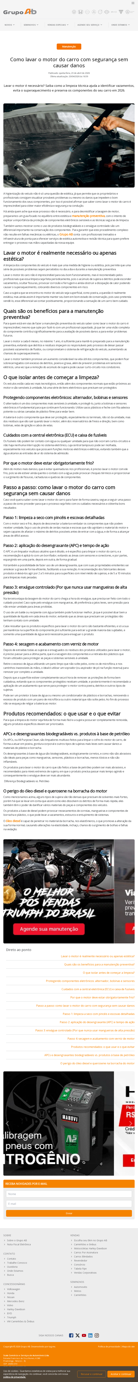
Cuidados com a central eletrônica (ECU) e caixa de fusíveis (98, 989)
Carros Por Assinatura (86, 1252)
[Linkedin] (90, 1335)
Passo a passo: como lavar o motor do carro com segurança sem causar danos (85, 1005)
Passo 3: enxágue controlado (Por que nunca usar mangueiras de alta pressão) (85, 1030)
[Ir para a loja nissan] (87, 12)
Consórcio (79, 1264)
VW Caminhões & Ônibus (20, 1321)
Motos (77, 1291)
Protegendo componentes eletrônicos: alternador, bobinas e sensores (90, 981)
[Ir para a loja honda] (80, 12)
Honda (10, 1293)
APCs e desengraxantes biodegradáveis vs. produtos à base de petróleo (89, 1055)
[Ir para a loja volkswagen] (74, 12)
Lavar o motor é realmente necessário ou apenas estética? (98, 956)
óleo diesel (13, 821)
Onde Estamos (15, 1270)
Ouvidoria (12, 1266)
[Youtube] (84, 1335)
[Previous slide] (7, 1123)
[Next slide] (130, 891)
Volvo (10, 1305)
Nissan (10, 1297)
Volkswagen (13, 1289)
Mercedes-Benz (15, 1301)
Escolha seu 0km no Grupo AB (90, 1240)
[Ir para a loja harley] (106, 12)
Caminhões (80, 1295)
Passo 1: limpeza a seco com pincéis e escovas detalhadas (99, 1014)
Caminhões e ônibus (85, 1244)
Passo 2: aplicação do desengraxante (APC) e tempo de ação (97, 1022)
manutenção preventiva (88, 216)
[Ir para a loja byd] (114, 12)
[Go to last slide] (7, 891)
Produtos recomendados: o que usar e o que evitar (103, 1047)
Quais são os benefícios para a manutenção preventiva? (99, 964)
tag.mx (52, 1346)
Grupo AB (66, 234)
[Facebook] (71, 1335)
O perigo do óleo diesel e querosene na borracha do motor (97, 1063)
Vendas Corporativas (85, 1272)
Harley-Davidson (16, 1309)
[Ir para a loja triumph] (121, 12)
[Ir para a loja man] (130, 12)
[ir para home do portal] (20, 12)
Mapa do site (128, 1346)
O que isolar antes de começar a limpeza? (109, 973)
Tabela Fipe (80, 1268)
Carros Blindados (83, 1256)
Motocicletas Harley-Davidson (90, 1248)
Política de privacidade (109, 1346)
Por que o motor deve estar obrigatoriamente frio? (102, 997)
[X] (77, 1335)
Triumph (11, 1317)
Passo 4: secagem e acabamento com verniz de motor (101, 1038)
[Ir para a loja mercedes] (94, 12)
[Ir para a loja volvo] (100, 12)
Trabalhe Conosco (17, 1262)
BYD (9, 1313)
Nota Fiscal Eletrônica (19, 1244)
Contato (11, 1258)
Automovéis (80, 1286)
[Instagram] (96, 1335)
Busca (10, 1274)
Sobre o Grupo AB (17, 1240)
